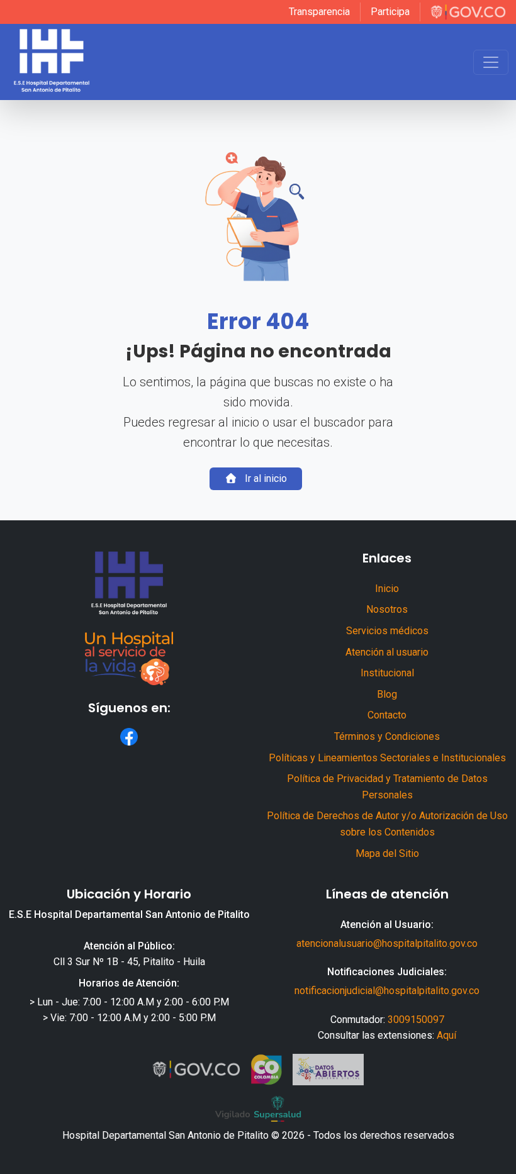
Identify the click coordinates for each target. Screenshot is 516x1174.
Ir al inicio (264, 478)
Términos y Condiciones (387, 736)
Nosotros (387, 609)
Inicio (387, 589)
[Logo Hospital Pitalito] (52, 62)
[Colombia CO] (266, 1069)
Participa (390, 12)
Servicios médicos (387, 631)
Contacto (387, 715)
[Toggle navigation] (490, 62)
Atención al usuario (387, 652)
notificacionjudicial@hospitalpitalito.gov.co (387, 991)
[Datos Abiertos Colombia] (328, 1069)
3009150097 (416, 1020)
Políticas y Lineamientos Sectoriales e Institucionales (387, 758)
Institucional (387, 673)
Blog (387, 694)
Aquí (446, 1035)
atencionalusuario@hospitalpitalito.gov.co (387, 943)
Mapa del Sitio (387, 853)
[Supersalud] (258, 1109)
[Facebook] (129, 736)
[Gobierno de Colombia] (468, 12)
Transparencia (319, 12)
